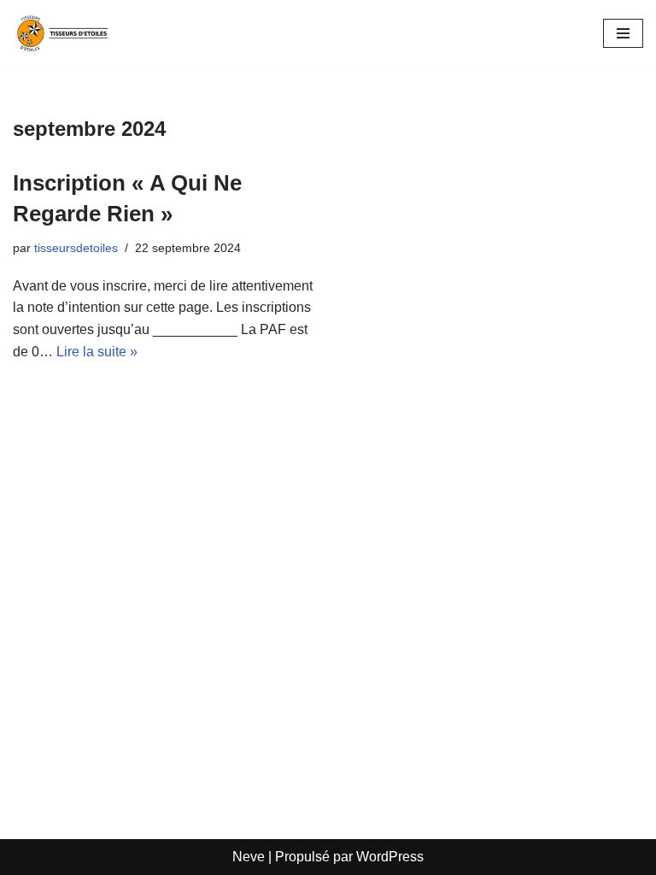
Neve (248, 856)
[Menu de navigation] (623, 33)
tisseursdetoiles (76, 248)
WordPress (390, 856)
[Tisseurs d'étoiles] (64, 33)
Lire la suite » (97, 351)
